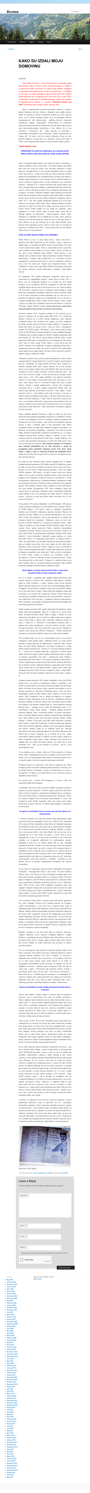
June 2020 (10, 1328)
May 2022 (10, 1301)
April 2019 (10, 1345)
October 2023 (11, 1287)
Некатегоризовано (39, 1173)
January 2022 (11, 1305)
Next (81, 49)
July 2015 (10, 1410)
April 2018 (10, 1363)
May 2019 (10, 1342)
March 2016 (10, 1393)
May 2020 (10, 1331)
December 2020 (12, 1321)
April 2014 (10, 1433)
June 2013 (10, 1449)
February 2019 (11, 1347)
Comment (24, 1195)
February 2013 (11, 1458)
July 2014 (10, 1426)
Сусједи (40, 42)
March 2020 (10, 1335)
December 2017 (12, 1370)
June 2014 (10, 1428)
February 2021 (11, 1317)
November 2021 (12, 1310)
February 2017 (11, 1373)
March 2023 (10, 1291)
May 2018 (10, 1361)
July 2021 (10, 1312)
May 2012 (10, 1477)
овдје (39, 1279)
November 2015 (12, 1403)
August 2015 (11, 1407)
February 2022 (11, 1303)
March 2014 (10, 1435)
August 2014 (11, 1424)
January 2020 (11, 1340)
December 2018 (12, 1352)
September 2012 (12, 1470)
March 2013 (10, 1456)
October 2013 (11, 1445)
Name (23, 1225)
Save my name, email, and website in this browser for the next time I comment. (45, 1253)
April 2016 (10, 1391)
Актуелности (11, 42)
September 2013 (12, 1447)
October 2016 (11, 1382)
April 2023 (10, 1289)
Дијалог (32, 42)
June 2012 (10, 1475)
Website (22, 1247)
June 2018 (10, 1359)
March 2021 (10, 1314)
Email (23, 1236)
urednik (49, 1173)
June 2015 (10, 1412)
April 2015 (10, 1417)
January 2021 (11, 1319)
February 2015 (11, 1419)
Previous (10, 49)
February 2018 (11, 1365)
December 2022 (12, 1296)
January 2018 (11, 1368)
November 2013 (12, 1442)
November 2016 (12, 1379)
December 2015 (12, 1400)
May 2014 (10, 1431)
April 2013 (10, 1454)
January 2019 (11, 1349)
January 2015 (11, 1421)
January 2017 (11, 1375)
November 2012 (12, 1465)
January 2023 (11, 1293)
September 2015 (12, 1405)
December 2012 (12, 1463)
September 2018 (12, 1356)
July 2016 (10, 1389)
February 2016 (11, 1396)
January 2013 (11, 1461)
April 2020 (10, 1333)
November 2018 (12, 1354)
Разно (49, 42)
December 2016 (12, 1377)
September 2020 (12, 1324)
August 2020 (11, 1326)
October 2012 (11, 1468)
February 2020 (11, 1338)
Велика (13, 11)
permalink (64, 1173)
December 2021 (12, 1307)
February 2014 (11, 1437)
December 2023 (12, 1284)
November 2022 (12, 1298)
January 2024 (11, 1282)
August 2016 (11, 1386)
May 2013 (10, 1451)
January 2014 (11, 1440)
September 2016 (12, 1384)
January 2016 (11, 1398)
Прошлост (22, 42)
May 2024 (10, 1280)
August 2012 (11, 1472)
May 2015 (10, 1414)
